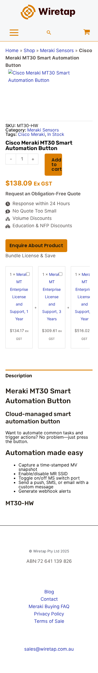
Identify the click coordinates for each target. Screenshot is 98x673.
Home (12, 50)
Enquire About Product (36, 245)
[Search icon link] (49, 33)
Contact (49, 599)
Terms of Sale (49, 621)
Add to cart (56, 164)
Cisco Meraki (31, 134)
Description (18, 375)
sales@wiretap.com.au (49, 649)
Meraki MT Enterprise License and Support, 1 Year (19, 296)
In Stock (55, 134)
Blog (49, 591)
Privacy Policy (49, 614)
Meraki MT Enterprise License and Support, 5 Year (84, 296)
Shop (29, 50)
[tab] (49, 376)
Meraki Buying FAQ (49, 606)
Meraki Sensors (57, 50)
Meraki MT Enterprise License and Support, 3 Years (51, 296)
